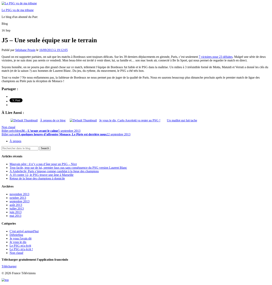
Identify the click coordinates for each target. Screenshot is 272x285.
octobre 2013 (18, 197)
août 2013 (16, 205)
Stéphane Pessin (25, 50)
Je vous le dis (18, 242)
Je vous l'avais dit (20, 238)
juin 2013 (16, 212)
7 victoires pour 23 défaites (216, 56)
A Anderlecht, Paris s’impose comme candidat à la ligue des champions (54, 171)
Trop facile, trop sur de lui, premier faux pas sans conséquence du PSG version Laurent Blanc (68, 167)
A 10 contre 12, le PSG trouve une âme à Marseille (41, 175)
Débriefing (16, 235)
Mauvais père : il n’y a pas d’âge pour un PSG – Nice (43, 164)
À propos (15, 141)
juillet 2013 (17, 208)
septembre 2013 (19, 201)
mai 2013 (15, 215)
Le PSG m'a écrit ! (21, 249)
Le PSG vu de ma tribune (18, 10)
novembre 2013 (19, 194)
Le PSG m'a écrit (20, 245)
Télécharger (9, 266)
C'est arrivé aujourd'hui (24, 231)
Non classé (8, 127)
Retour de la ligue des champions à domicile (37, 178)
